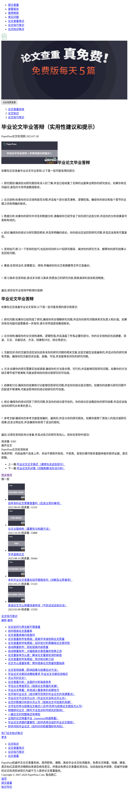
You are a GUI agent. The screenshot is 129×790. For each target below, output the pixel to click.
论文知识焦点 (16, 29)
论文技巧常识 (16, 25)
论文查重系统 (16, 109)
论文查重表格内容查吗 (21, 635)
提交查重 (13, 5)
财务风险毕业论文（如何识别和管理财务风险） (36, 726)
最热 (10, 620)
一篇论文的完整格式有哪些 (24, 714)
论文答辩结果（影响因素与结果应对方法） (33, 670)
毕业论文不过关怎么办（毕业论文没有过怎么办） (37, 698)
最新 (4, 620)
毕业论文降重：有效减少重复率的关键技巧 (33, 690)
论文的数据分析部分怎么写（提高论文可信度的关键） (40, 702)
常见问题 (13, 17)
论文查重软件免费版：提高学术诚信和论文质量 (36, 639)
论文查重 (13, 756)
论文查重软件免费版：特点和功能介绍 (31, 659)
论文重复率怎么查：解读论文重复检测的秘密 (35, 655)
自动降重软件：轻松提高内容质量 (28, 647)
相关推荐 (6, 475)
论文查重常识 (16, 21)
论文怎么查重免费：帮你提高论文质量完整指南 (36, 663)
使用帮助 (13, 13)
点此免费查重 (9, 102)
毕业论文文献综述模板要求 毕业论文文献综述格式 (38, 674)
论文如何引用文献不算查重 (24, 627)
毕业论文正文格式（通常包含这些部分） (41, 464)
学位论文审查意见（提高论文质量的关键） (33, 686)
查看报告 (13, 9)
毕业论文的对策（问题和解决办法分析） (41, 468)
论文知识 (13, 113)
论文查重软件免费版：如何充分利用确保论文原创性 (39, 643)
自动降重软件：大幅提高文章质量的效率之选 (35, 651)
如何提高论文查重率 (20, 631)
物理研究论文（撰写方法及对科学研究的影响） (36, 710)
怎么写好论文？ (17, 678)
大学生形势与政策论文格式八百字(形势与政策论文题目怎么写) (45, 706)
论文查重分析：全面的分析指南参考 (29, 682)
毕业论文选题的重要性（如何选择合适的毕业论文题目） (41, 722)
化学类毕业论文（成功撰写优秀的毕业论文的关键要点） (41, 694)
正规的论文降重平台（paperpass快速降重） (33, 718)
